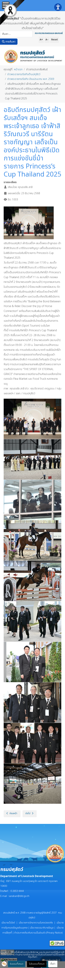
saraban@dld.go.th (19, 896)
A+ (41, 40)
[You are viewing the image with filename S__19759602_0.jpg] (34, 419)
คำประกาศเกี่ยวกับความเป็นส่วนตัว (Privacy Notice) (38, 933)
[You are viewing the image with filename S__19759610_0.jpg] (34, 743)
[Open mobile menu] (6, 5)
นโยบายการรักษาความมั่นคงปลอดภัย (36, 922)
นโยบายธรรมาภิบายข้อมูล (41, 927)
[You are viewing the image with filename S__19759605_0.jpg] (34, 540)
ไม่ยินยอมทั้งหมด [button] (36, 964)
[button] (4, 963)
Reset (54, 40)
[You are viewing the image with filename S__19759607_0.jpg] (34, 621)
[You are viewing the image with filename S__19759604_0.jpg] (34, 500)
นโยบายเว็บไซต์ (9, 922)
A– (47, 40)
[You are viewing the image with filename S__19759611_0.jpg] (34, 783)
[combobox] (16, 34)
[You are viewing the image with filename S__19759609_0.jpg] (34, 702)
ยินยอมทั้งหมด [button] (16, 964)
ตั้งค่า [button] (52, 964)
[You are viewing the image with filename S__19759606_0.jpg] (34, 581)
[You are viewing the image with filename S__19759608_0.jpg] (34, 662)
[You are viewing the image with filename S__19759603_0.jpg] (34, 459)
